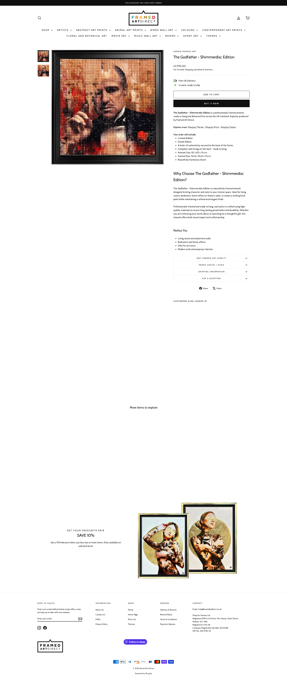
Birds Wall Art (162, 30)
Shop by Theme (196, 127)
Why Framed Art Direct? (211, 258)
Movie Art (120, 36)
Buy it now (211, 103)
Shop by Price (212, 127)
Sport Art (191, 36)
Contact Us (100, 614)
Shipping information (211, 271)
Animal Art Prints (129, 30)
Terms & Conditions (168, 619)
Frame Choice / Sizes (211, 265)
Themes (212, 36)
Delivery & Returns (168, 610)
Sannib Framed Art (184, 51)
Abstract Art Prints (92, 30)
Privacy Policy (101, 624)
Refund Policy (166, 614)
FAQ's (98, 619)
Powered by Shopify (143, 673)
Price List (132, 619)
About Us (99, 610)
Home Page (133, 614)
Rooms (171, 36)
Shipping (189, 69)
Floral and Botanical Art (87, 36)
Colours (188, 30)
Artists (63, 30)
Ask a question (211, 278)
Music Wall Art (146, 36)
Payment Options (167, 624)
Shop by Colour (228, 127)
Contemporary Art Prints (222, 30)
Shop (46, 30)
